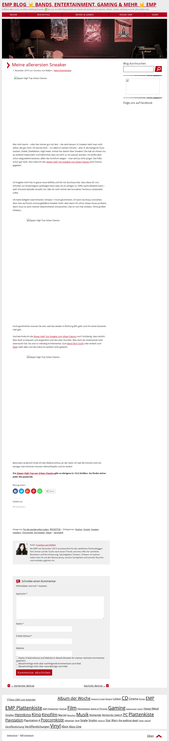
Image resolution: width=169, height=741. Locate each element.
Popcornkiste (52, 719)
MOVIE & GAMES (85, 14)
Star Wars (112, 720)
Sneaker (95, 529)
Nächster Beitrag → (94, 685)
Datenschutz (12, 735)
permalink (58, 532)
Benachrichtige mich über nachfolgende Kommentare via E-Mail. (50, 663)
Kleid (15, 346)
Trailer (141, 720)
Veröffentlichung (14, 726)
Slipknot (101, 720)
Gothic (140, 709)
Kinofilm (49, 714)
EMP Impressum (27, 735)
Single (84, 720)
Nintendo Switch (112, 715)
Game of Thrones (99, 708)
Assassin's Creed (98, 699)
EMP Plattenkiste (23, 707)
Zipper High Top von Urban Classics (35, 473)
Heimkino (23, 714)
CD (125, 698)
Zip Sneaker (39, 532)
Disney (142, 699)
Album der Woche (74, 698)
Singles (92, 720)
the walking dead (128, 720)
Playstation (14, 720)
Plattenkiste (141, 714)
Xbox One (75, 726)
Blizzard (108, 699)
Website (20, 648)
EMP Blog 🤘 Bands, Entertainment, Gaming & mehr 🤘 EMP (79, 4)
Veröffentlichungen (37, 726)
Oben (150, 736)
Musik (82, 714)
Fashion (78, 529)
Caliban (117, 698)
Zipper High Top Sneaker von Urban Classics (67, 161)
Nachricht (21, 593)
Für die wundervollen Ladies (36, 529)
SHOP (155, 14)
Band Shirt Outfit (75, 343)
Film (72, 707)
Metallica (71, 715)
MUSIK (13, 14)
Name (20, 623)
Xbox (64, 726)
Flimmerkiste (83, 708)
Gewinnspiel (131, 709)
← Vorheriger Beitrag (22, 685)
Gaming (116, 707)
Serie (77, 720)
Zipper (49, 532)
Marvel (62, 715)
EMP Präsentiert (51, 708)
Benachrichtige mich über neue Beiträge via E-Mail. (43, 666)
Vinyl (55, 725)
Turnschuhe (27, 532)
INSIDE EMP (125, 14)
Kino (36, 714)
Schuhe (86, 529)
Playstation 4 (32, 720)
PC (125, 714)
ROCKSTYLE (43, 14)
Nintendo (95, 715)
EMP (150, 698)
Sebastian (69, 720)
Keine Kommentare (62, 70)
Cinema (133, 699)
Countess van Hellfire (46, 544)
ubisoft (147, 720)
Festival (63, 708)
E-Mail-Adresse (24, 636)
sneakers (17, 532)
